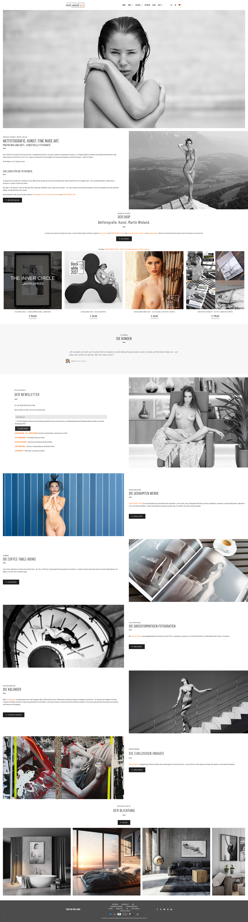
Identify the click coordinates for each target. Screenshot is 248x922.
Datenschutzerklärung (129, 479)
